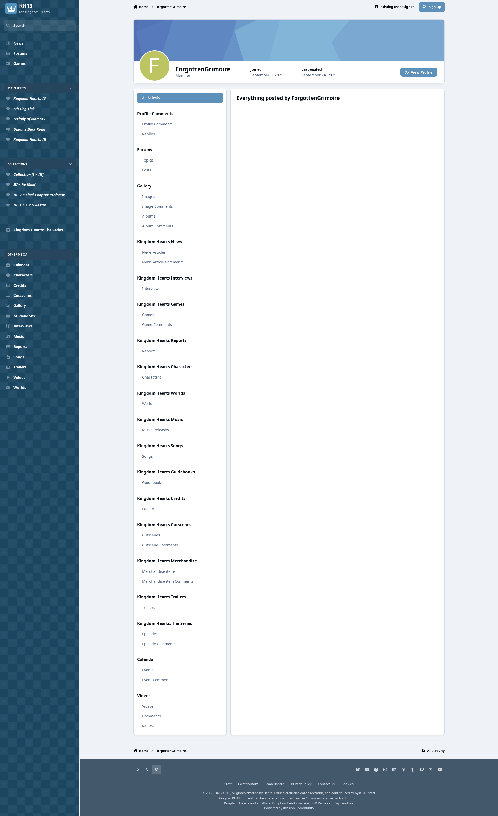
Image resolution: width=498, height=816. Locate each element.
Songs (147, 456)
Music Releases (155, 429)
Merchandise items (159, 571)
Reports (149, 350)
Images (148, 196)
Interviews (151, 288)
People (148, 508)
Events (148, 669)
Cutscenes (151, 535)
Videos (148, 706)
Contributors (248, 784)
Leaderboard (275, 784)
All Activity (151, 97)
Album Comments (157, 226)
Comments (151, 716)
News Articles (154, 252)
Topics (147, 160)
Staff (228, 784)
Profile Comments (157, 124)
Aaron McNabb (311, 793)
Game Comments (157, 324)
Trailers (148, 607)
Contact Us (326, 784)
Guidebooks (152, 482)
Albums (148, 216)
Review (148, 725)
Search (19, 25)
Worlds (148, 403)
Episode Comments (159, 643)
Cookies (347, 784)
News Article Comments (163, 262)
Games (148, 314)
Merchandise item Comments (167, 581)
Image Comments (157, 206)
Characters (151, 377)
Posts (146, 170)
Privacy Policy (301, 784)
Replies (148, 133)
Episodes (150, 633)
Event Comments (156, 679)
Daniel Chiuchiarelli (278, 793)
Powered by (289, 808)
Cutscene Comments (160, 544)
